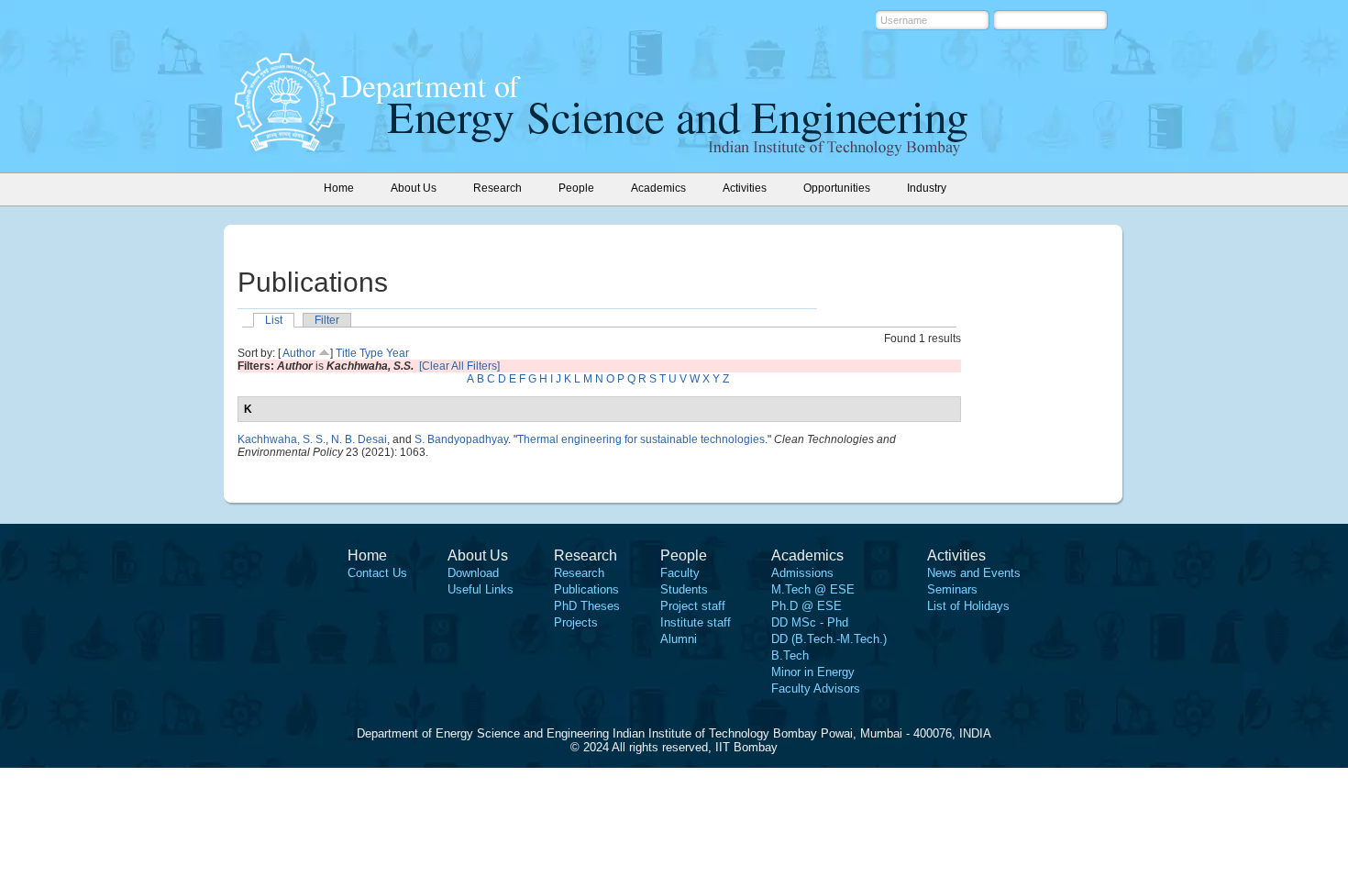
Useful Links (480, 589)
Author (298, 353)
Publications (586, 589)
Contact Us (377, 573)
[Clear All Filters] (459, 366)
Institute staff (695, 622)
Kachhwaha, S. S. (282, 439)
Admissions (802, 573)
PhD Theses (587, 606)
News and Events (974, 573)
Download (473, 573)
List (273, 320)
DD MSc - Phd (809, 622)
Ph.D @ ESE (806, 606)
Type (371, 353)
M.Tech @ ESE (813, 589)
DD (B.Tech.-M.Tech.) (829, 639)
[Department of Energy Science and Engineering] (285, 146)
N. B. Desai (359, 439)
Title (346, 353)
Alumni (678, 639)
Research (579, 573)
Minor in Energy (813, 672)
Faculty (680, 573)
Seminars (952, 589)
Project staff (692, 606)
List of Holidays (968, 606)
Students (684, 589)
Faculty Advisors (815, 688)
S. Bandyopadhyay (461, 439)
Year (397, 353)
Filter (327, 320)
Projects (576, 622)
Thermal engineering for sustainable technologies (641, 439)
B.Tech (790, 655)
